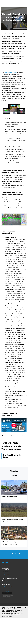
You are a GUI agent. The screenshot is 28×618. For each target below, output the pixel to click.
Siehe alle (14, 475)
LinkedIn (16, 553)
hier (24, 435)
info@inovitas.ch (5, 574)
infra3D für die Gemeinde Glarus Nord (12, 519)
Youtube (19, 553)
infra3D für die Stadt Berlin (9, 496)
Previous (8, 227)
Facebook (9, 553)
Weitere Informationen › (7, 616)
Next (19, 227)
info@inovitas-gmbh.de (7, 586)
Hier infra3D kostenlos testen (12, 456)
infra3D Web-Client (11, 72)
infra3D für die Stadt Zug (9, 541)
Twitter (12, 553)
